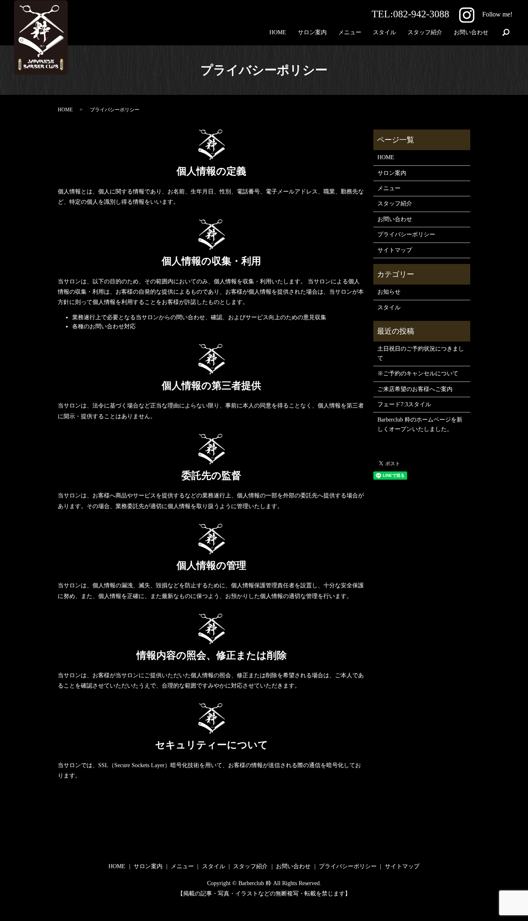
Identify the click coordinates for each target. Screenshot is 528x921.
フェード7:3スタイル (404, 404)
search (506, 33)
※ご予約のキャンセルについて (417, 373)
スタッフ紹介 (425, 32)
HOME (277, 32)
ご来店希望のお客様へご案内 (415, 389)
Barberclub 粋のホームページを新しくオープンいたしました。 (419, 424)
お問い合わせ (471, 32)
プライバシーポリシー (406, 234)
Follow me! (497, 14)
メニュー (349, 32)
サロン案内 (312, 32)
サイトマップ (394, 250)
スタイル (384, 32)
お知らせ (389, 292)
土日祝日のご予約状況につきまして (420, 353)
